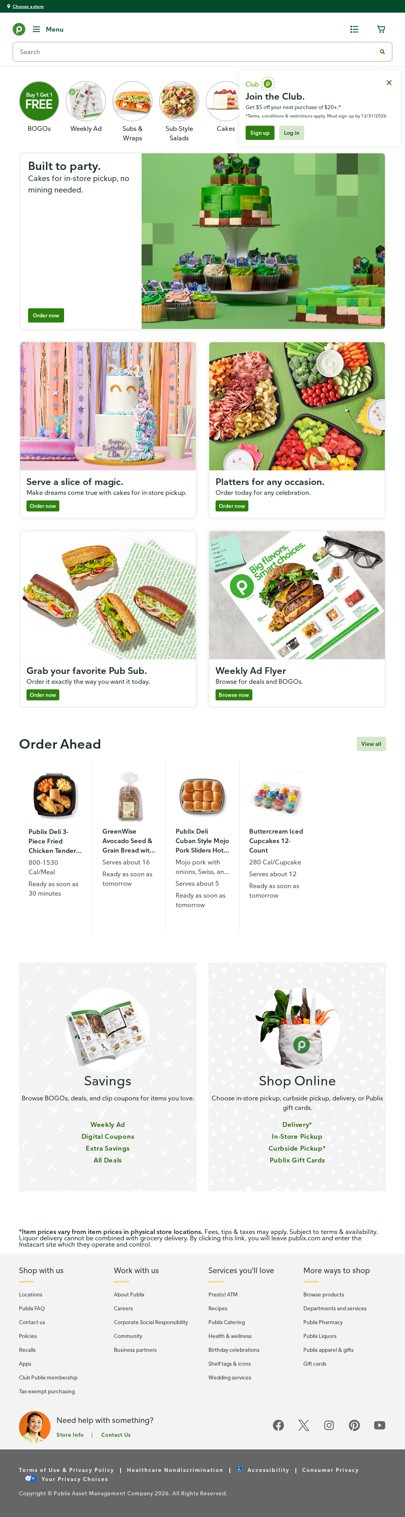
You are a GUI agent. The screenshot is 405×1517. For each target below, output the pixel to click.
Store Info (70, 1434)
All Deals (108, 1160)
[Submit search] (382, 51)
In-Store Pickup (297, 1136)
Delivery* (297, 1124)
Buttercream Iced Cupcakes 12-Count (276, 840)
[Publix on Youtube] (379, 1429)
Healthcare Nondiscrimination (175, 1469)
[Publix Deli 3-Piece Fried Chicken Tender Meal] (55, 797)
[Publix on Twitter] (303, 1429)
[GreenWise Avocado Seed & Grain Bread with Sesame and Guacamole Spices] (129, 797)
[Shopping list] (354, 29)
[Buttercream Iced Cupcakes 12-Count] (276, 797)
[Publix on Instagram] (329, 1429)
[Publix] (19, 31)
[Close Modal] (389, 82)
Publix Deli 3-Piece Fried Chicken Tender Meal (52, 841)
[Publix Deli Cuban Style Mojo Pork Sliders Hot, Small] (203, 797)
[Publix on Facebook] (278, 1429)
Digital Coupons (107, 1136)
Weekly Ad (108, 1124)
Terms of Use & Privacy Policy (66, 1469)
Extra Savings (108, 1148)
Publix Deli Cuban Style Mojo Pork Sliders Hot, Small (202, 841)
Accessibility (269, 1469)
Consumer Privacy (330, 1469)
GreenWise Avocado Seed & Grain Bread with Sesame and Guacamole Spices (127, 841)
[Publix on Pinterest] (354, 1429)
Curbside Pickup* (297, 1148)
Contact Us (116, 1434)
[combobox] (197, 51)
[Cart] (381, 29)
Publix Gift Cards (297, 1160)
